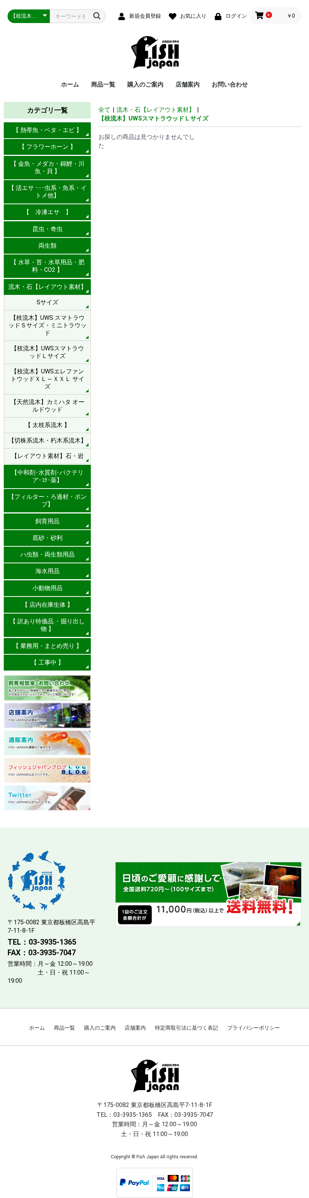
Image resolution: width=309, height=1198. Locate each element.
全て (104, 109)
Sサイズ (47, 302)
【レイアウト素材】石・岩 (47, 455)
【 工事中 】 (47, 662)
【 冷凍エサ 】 (47, 212)
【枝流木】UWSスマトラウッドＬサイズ (47, 352)
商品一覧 (103, 84)
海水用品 (47, 571)
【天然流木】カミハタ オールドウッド (47, 405)
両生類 (47, 245)
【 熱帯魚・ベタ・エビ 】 (47, 130)
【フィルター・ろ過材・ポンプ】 (47, 500)
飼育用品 (47, 521)
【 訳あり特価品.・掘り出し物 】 (47, 625)
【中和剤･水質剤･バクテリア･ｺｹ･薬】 (47, 476)
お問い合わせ (230, 84)
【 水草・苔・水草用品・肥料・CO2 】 (47, 266)
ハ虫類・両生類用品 (47, 554)
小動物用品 (47, 588)
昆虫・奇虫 (47, 229)
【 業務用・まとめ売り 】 (47, 645)
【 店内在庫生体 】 (47, 604)
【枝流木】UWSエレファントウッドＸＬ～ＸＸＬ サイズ (47, 379)
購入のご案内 (145, 84)
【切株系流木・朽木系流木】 (47, 440)
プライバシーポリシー (253, 1028)
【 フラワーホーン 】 (47, 146)
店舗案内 (188, 84)
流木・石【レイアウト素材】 (47, 286)
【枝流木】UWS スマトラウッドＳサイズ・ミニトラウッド (47, 325)
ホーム (70, 84)
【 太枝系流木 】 (47, 425)
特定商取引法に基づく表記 (186, 1028)
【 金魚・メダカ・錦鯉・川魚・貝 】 (47, 167)
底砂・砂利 (47, 537)
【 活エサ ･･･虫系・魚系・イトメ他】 (47, 191)
